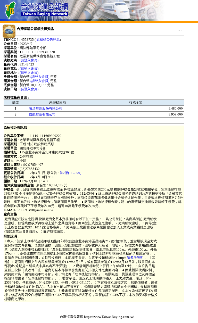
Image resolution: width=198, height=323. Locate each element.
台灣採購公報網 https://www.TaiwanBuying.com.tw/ (97, 317)
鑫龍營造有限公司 (42, 114)
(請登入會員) (29, 60)
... (179, 28)
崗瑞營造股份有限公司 (45, 108)
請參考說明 (135, 258)
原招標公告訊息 (48, 40)
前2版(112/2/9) (70, 173)
